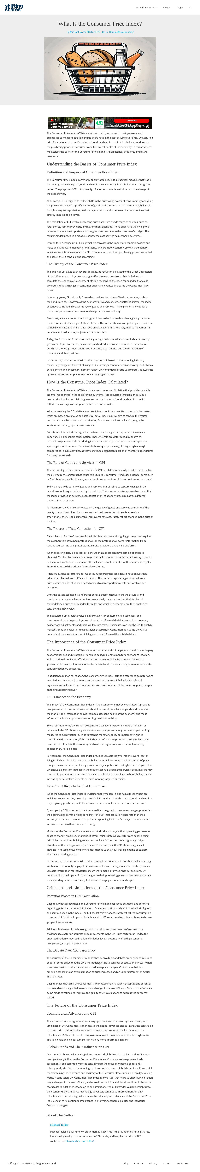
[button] (190, 8)
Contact (138, 1163)
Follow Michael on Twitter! (79, 1141)
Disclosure (182, 1163)
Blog (125, 1163)
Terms (166, 1163)
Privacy (153, 1163)
